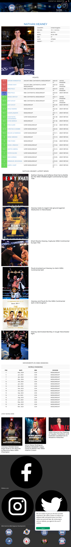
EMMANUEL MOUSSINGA (15, 161)
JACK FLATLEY (11, 101)
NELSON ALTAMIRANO (14, 133)
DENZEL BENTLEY (13, 97)
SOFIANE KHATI (12, 85)
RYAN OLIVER (11, 125)
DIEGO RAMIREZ (12, 109)
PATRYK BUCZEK (12, 153)
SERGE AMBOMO (12, 137)
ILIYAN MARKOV (12, 121)
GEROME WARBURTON (14, 81)
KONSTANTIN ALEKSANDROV (12, 117)
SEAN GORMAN (12, 157)
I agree (43, 528)
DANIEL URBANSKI (13, 145)
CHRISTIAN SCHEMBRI (14, 129)
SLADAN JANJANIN (13, 113)
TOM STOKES (11, 141)
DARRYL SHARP (12, 165)
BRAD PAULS (11, 89)
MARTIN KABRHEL (13, 149)
